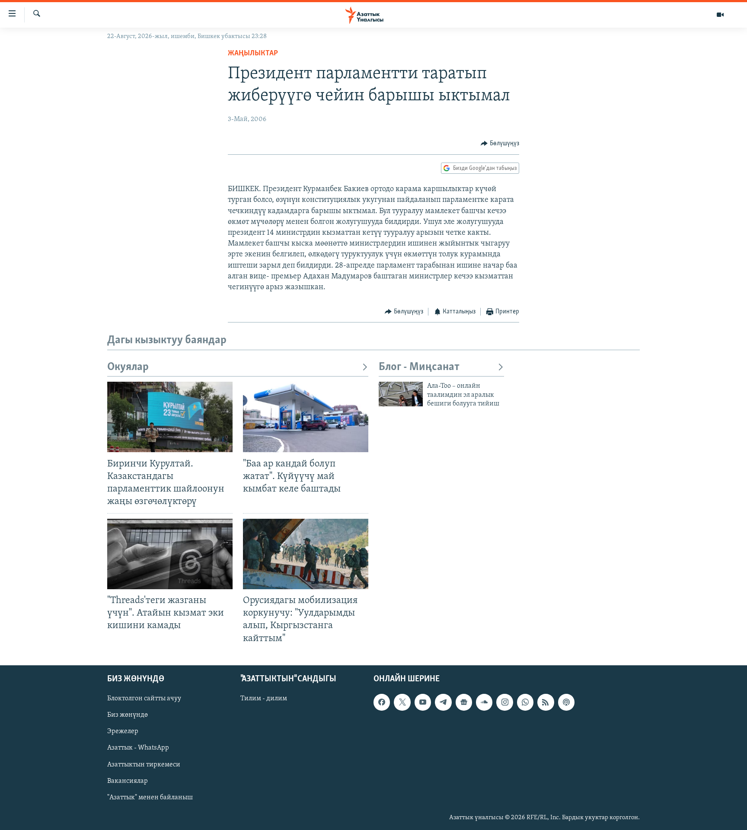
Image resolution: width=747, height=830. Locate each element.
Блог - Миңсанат (419, 367)
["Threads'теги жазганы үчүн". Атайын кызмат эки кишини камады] (170, 554)
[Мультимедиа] (720, 15)
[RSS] (545, 702)
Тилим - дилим (263, 698)
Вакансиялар (127, 780)
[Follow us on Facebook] (382, 702)
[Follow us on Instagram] (504, 702)
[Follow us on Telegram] (443, 702)
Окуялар (128, 367)
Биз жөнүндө (127, 715)
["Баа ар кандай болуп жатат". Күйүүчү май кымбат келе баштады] (305, 417)
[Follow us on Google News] (464, 702)
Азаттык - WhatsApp (138, 747)
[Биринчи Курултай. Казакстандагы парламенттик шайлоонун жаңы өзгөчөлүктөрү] (170, 417)
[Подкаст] (566, 702)
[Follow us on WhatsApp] (525, 702)
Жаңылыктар (253, 53)
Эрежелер (122, 731)
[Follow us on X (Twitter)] (402, 702)
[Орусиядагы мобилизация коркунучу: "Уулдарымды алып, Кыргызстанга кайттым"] (305, 554)
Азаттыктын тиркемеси (143, 764)
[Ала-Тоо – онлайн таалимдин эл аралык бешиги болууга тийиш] (401, 394)
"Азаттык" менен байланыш (150, 797)
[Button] (500, 143)
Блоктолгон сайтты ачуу (144, 698)
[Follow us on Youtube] (423, 702)
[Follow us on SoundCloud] (484, 702)
